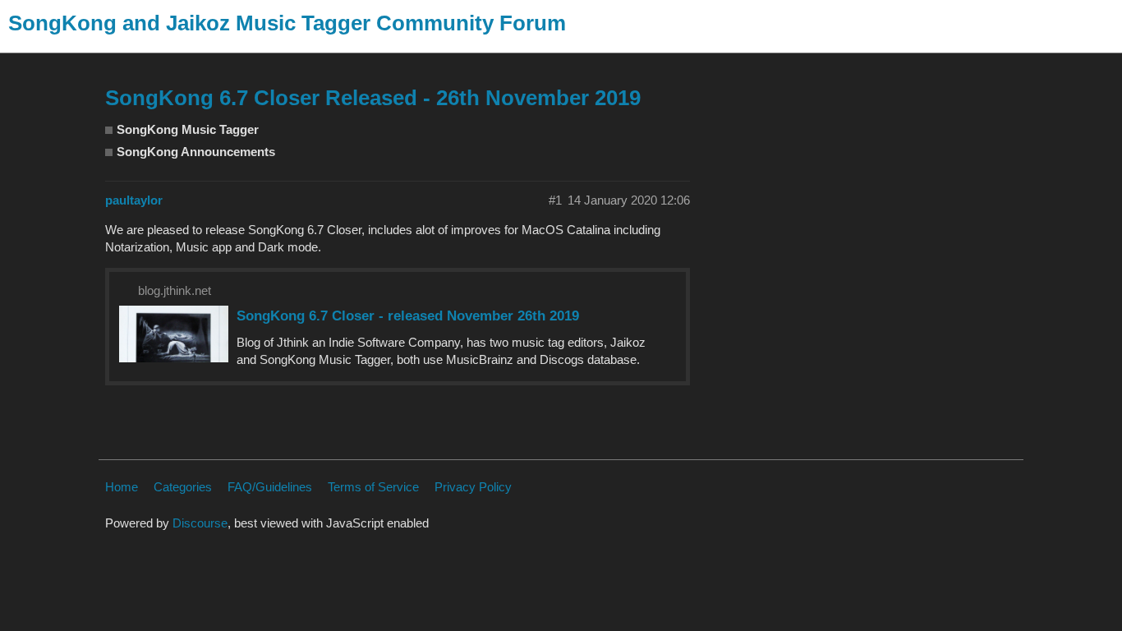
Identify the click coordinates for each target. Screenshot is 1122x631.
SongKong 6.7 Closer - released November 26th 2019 (408, 315)
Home (121, 487)
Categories (183, 487)
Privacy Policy (473, 487)
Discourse (200, 523)
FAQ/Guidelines (270, 487)
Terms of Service (373, 487)
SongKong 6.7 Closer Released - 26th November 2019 (373, 97)
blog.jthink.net (174, 290)
